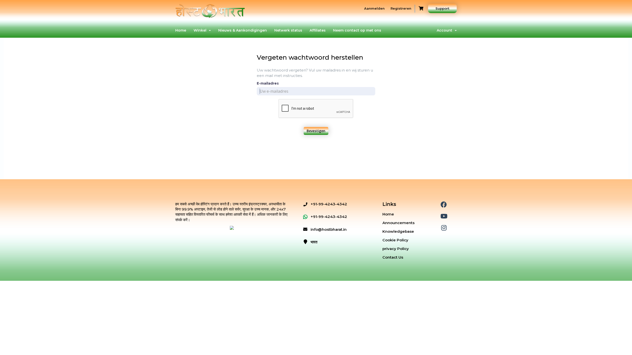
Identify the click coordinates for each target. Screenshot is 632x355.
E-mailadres (268, 83)
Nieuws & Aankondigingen (242, 30)
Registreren (401, 8)
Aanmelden (374, 8)
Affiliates (318, 30)
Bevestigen (316, 130)
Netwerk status (288, 30)
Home (180, 30)
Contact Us (392, 257)
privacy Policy (395, 248)
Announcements (398, 222)
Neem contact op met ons (357, 30)
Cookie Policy (395, 240)
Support (442, 8)
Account (445, 30)
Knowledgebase (398, 231)
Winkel (201, 30)
